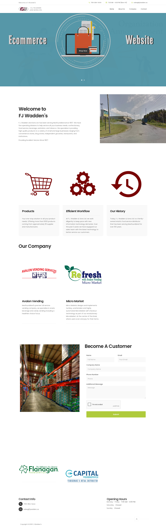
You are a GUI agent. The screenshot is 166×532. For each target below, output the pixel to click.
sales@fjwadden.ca (140, 3)
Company (132, 9)
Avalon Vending (32, 301)
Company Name (93, 365)
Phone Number (92, 374)
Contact (144, 9)
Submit (116, 414)
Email (120, 355)
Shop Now (83, 51)
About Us (121, 9)
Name (88, 355)
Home (112, 9)
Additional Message (94, 384)
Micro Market (75, 301)
